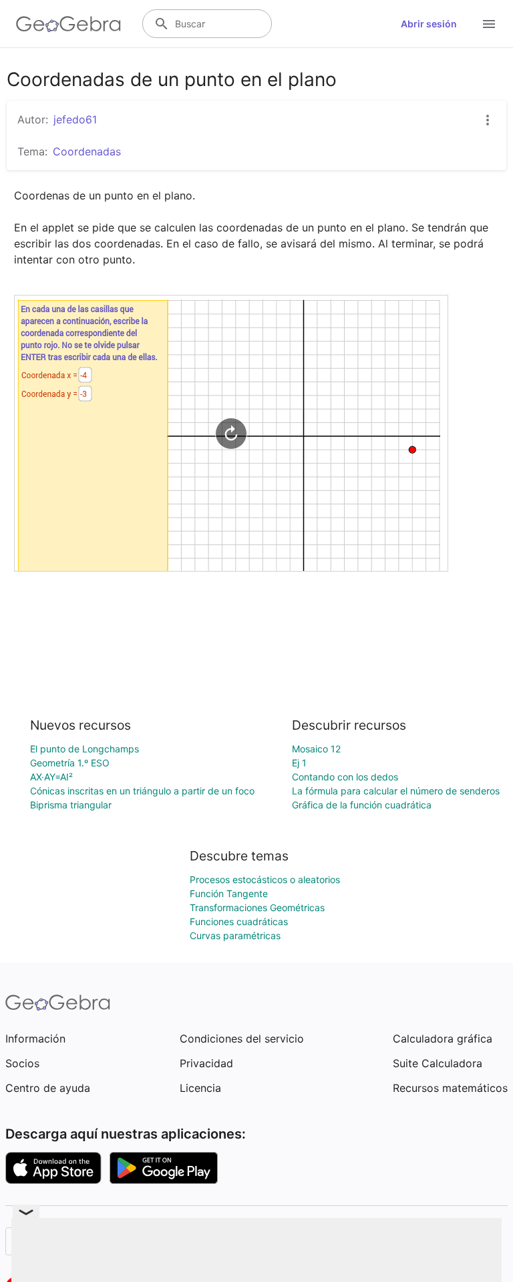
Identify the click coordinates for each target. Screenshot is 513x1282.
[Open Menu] (489, 24)
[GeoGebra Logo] (68, 24)
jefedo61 (75, 119)
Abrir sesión (429, 23)
